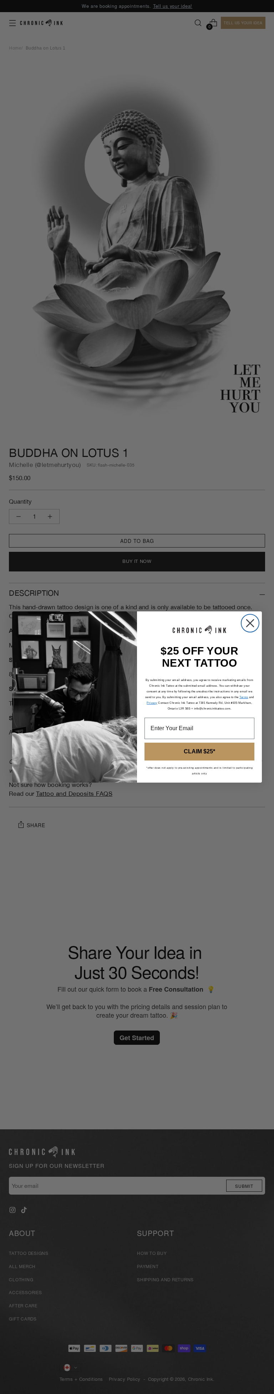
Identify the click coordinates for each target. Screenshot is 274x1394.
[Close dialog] (250, 623)
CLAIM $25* (199, 751)
